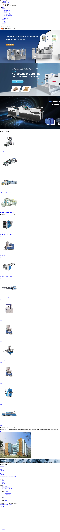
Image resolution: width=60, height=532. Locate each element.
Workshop (5, 11)
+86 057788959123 (8, 493)
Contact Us (3, 23)
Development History (7, 10)
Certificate (5, 12)
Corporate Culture (6, 9)
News (3, 16)
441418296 (5, 497)
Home (3, 7)
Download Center (6, 20)
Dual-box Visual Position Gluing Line (7, 488)
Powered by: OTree (3, 504)
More (1, 431)
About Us (3, 8)
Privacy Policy (8, 504)
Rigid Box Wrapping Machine (8, 15)
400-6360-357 (6, 491)
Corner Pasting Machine (7, 13)
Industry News (6, 18)
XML (11, 504)
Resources (3, 19)
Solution (5, 22)
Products (3, 481)
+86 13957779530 (6, 2)
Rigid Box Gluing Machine (7, 14)
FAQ (4, 21)
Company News (6, 17)
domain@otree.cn (4, 1)
